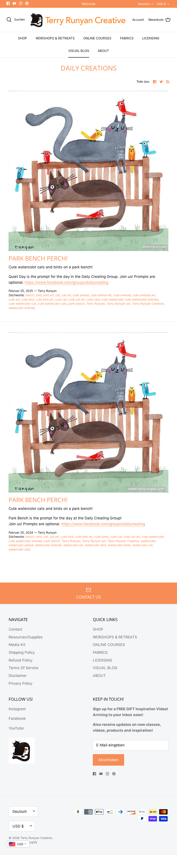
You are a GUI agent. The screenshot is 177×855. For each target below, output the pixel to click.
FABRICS (127, 38)
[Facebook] (8, 3)
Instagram (17, 709)
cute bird (27, 299)
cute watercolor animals (141, 299)
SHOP (22, 38)
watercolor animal (21, 545)
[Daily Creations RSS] (168, 81)
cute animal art (101, 295)
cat (57, 295)
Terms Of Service (23, 668)
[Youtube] (14, 3)
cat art (66, 295)
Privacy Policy (20, 683)
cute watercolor (112, 299)
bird (39, 295)
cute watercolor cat (22, 303)
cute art (14, 299)
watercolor (148, 541)
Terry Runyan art (118, 303)
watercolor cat (142, 545)
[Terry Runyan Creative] (78, 19)
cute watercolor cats (52, 303)
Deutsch (144, 4)
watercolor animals (22, 308)
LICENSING (150, 38)
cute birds (101, 536)
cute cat (61, 299)
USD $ (161, 4)
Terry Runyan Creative (148, 303)
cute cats (93, 299)
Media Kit (17, 644)
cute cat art (76, 299)
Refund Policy (20, 660)
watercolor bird (95, 545)
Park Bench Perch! (38, 258)
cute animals (122, 295)
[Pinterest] (26, 3)
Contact (15, 629)
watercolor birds (119, 545)
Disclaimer (18, 675)
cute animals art (144, 295)
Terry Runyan (95, 303)
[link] (66, 282)
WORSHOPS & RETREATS (55, 38)
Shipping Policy (22, 652)
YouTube (16, 728)
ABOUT (103, 51)
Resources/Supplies (26, 637)
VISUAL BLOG (78, 51)
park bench (76, 303)
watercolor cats (19, 549)
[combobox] (18, 844)
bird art (48, 295)
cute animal (81, 295)
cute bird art (44, 299)
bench (29, 295)
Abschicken (108, 760)
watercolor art (73, 545)
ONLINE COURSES (97, 38)
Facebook (17, 718)
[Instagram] (20, 3)
